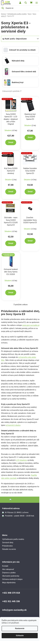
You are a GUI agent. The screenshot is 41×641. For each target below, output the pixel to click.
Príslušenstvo (7, 546)
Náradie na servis (9, 549)
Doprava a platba (9, 573)
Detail (10, 142)
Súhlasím (20, 635)
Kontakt (5, 566)
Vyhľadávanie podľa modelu (13, 539)
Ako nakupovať (8, 569)
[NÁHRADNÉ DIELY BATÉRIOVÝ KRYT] (30, 105)
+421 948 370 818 (11, 593)
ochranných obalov (13, 425)
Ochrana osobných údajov (12, 579)
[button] (20, 50)
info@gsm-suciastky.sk (14, 610)
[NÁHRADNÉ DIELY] (11, 105)
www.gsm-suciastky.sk (31, 325)
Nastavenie (19, 628)
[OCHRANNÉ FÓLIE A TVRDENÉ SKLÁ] (11, 260)
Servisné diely (7, 542)
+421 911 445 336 (11, 601)
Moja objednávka (9, 583)
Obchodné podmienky (10, 576)
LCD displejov (21, 460)
